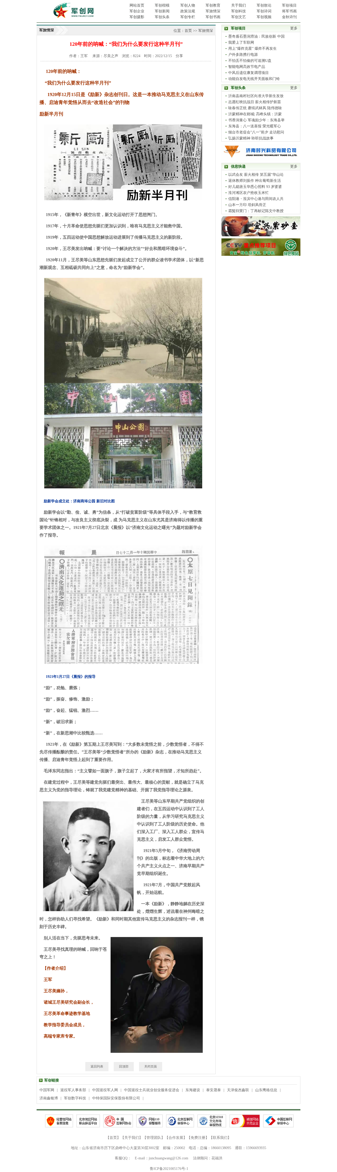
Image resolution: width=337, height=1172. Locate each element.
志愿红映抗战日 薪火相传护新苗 (254, 102)
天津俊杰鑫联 (238, 1090)
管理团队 (153, 1138)
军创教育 (213, 5)
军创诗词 (264, 11)
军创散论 (264, 5)
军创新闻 (162, 11)
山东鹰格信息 (266, 1090)
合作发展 (175, 1138)
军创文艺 (238, 17)
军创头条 (162, 17)
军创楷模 (162, 5)
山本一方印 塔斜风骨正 (247, 205)
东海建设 (192, 1090)
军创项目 (289, 5)
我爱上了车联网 (241, 42)
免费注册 (198, 1138)
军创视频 (264, 17)
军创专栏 (187, 17)
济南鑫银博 (48, 1098)
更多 (294, 28)
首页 (188, 31)
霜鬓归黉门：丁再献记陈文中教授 (256, 211)
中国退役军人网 (105, 1090)
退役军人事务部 (73, 1090)
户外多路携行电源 (243, 55)
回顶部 (123, 1066)
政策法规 (187, 11)
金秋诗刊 (289, 17)
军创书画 (213, 17)
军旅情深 (213, 11)
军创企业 (137, 11)
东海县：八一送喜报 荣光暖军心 (254, 126)
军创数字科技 (75, 1098)
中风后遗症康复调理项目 (248, 73)
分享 (179, 56)
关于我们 (238, 5)
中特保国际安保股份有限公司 (116, 1098)
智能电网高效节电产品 (246, 67)
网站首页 (137, 5)
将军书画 (289, 11)
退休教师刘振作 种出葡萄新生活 (254, 181)
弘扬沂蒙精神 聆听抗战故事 (251, 138)
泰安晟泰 (213, 1090)
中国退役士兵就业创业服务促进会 (151, 1090)
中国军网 (46, 1090)
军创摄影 (137, 17)
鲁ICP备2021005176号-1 (169, 1169)
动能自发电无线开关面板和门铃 (254, 79)
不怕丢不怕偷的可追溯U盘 (249, 61)
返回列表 (97, 1066)
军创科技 (238, 11)
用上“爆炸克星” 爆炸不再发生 (252, 49)
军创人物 (187, 5)
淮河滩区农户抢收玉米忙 (248, 193)
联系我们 (220, 1138)
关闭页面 (150, 1066)
